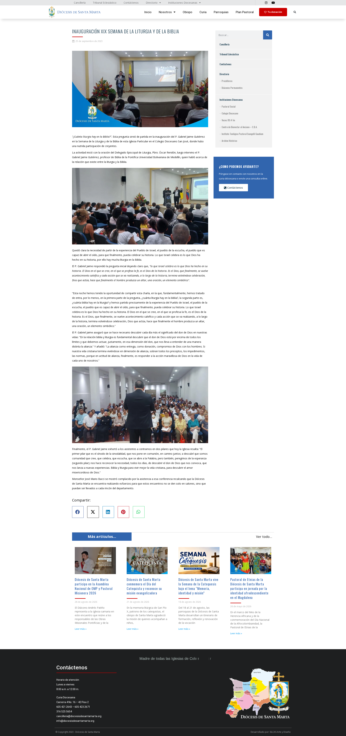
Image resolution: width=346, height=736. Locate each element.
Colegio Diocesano (230, 113)
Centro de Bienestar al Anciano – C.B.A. (239, 127)
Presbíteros (227, 81)
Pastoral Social (229, 106)
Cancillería (224, 44)
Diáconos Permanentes (232, 88)
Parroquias (221, 12)
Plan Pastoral (245, 12)
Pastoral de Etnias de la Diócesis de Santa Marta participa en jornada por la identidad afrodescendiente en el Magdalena (249, 588)
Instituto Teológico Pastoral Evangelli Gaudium (242, 134)
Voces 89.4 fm (228, 120)
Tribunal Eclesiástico (229, 54)
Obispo (187, 12)
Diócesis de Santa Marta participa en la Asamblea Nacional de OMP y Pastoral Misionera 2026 (94, 586)
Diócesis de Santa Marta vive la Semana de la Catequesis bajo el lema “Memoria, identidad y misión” (198, 586)
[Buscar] (267, 34)
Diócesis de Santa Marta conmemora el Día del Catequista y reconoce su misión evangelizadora (144, 586)
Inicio (148, 12)
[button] (294, 12)
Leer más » (80, 628)
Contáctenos (225, 64)
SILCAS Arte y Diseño (280, 731)
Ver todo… (264, 536)
